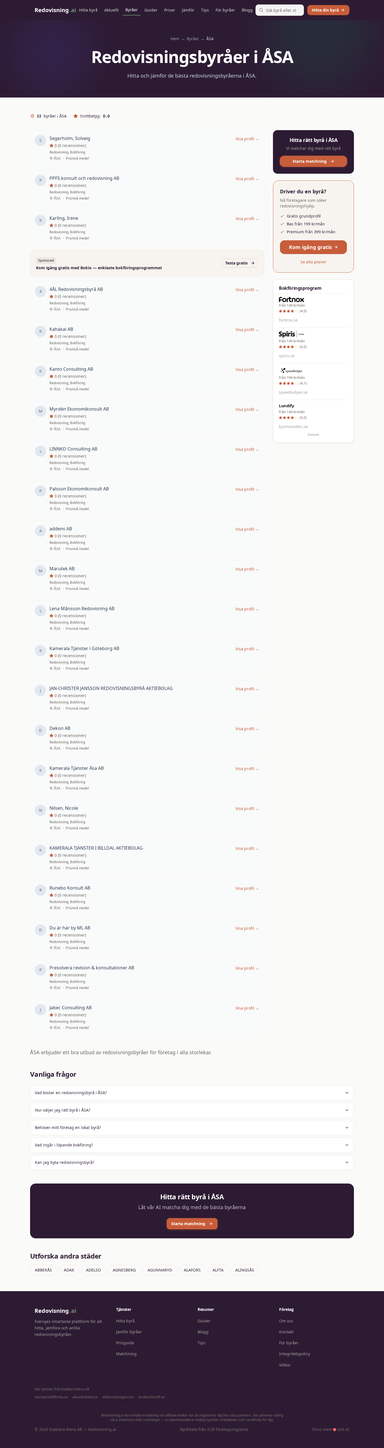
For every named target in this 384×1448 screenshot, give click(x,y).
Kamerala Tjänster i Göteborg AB (84, 648)
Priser (169, 10)
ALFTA (218, 1270)
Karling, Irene (63, 218)
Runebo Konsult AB (69, 888)
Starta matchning (310, 161)
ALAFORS (192, 1270)
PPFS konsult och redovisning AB (84, 178)
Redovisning (55, 1310)
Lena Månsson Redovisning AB (81, 608)
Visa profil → (247, 138)
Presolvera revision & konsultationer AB (91, 968)
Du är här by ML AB (69, 928)
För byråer (225, 10)
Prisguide (125, 1342)
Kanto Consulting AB (71, 369)
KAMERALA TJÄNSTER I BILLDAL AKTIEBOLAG (96, 848)
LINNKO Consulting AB (73, 449)
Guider (150, 10)
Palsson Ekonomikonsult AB (79, 489)
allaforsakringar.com (118, 1397)
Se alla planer (313, 261)
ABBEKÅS (43, 1270)
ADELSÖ (93, 1270)
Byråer (131, 9)
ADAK (69, 1270)
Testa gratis (236, 263)
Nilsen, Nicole (63, 808)
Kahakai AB (61, 329)
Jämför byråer (129, 1331)
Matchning (126, 1353)
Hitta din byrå (325, 10)
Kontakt (286, 1331)
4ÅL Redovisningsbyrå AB (76, 289)
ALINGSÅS (244, 1270)
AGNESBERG (124, 1270)
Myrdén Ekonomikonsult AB (79, 409)
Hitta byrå (88, 10)
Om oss (286, 1320)
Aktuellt (111, 10)
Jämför (188, 10)
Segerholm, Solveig (69, 138)
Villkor (285, 1365)
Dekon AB (59, 728)
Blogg (247, 10)
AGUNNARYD (160, 1270)
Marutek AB (61, 568)
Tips (205, 10)
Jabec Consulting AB (70, 1007)
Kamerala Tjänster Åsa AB (76, 768)
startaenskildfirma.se (51, 1397)
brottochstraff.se (152, 1397)
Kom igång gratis (310, 247)
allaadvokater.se (85, 1397)
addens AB (60, 529)
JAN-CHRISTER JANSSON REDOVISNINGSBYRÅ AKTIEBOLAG (111, 688)
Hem (175, 38)
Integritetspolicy (294, 1353)
